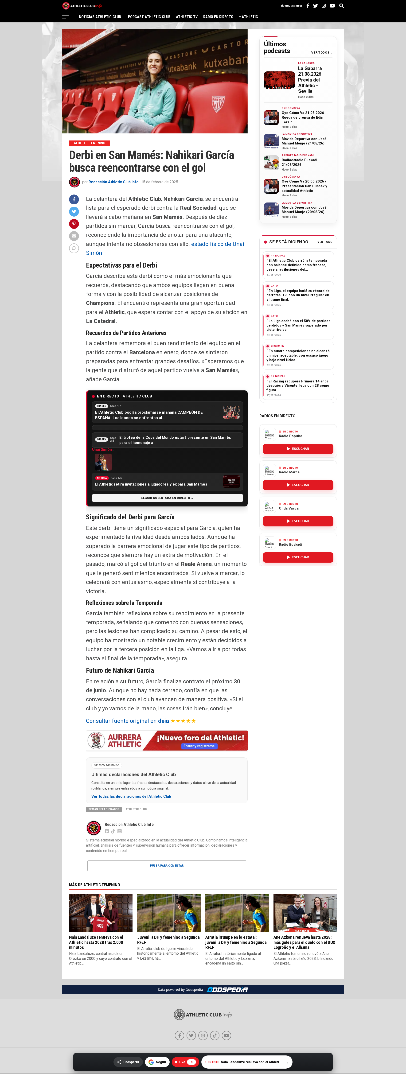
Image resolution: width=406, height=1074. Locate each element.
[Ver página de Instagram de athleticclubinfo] (203, 1035)
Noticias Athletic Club (100, 17)
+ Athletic (248, 17)
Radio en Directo (218, 17)
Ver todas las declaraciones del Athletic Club (131, 796)
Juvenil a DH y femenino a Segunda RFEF (168, 939)
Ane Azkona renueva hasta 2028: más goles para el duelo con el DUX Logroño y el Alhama (304, 942)
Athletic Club (136, 809)
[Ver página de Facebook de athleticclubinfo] (179, 1035)
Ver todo (324, 242)
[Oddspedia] (227, 989)
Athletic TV (187, 17)
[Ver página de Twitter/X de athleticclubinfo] (191, 1035)
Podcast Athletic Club (149, 17)
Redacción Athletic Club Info (114, 182)
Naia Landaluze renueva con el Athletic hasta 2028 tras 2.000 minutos (96, 942)
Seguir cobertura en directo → (167, 498)
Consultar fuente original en (127, 721)
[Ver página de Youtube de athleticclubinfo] (226, 1035)
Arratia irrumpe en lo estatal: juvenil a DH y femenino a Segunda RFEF (235, 942)
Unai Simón (102, 449)
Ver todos (320, 52)
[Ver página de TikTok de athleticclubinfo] (214, 1035)
